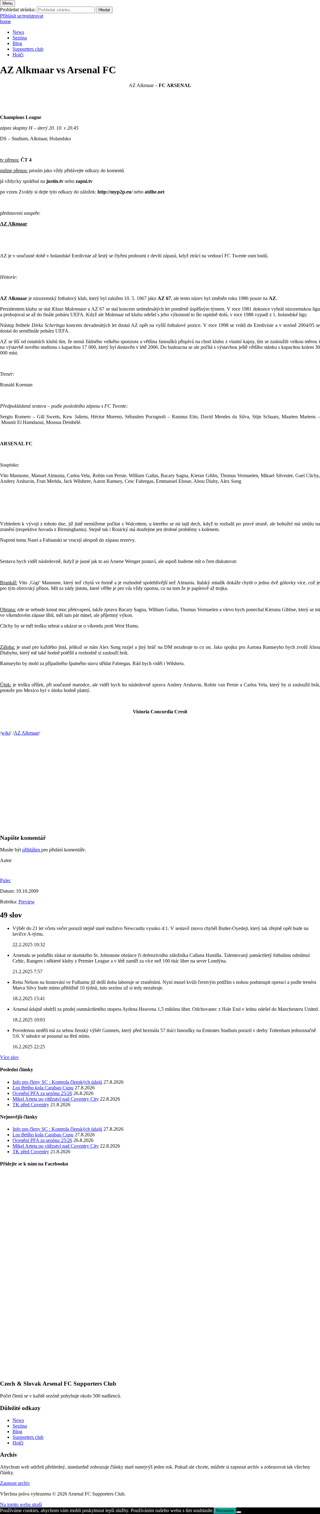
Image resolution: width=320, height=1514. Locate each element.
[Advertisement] (160, 785)
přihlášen (31, 849)
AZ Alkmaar (26, 733)
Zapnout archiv (15, 1483)
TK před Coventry (30, 1104)
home (5, 21)
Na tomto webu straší (21, 1504)
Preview (26, 901)
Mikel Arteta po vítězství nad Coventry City (55, 1099)
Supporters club (27, 49)
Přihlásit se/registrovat (21, 15)
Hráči (17, 54)
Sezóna (19, 37)
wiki (5, 733)
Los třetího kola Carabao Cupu (42, 1087)
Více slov (9, 1057)
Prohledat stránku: (18, 9)
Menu (7, 3)
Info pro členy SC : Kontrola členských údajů (57, 1082)
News (18, 32)
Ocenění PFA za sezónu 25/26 (42, 1093)
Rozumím (225, 1510)
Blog (17, 43)
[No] (238, 1512)
